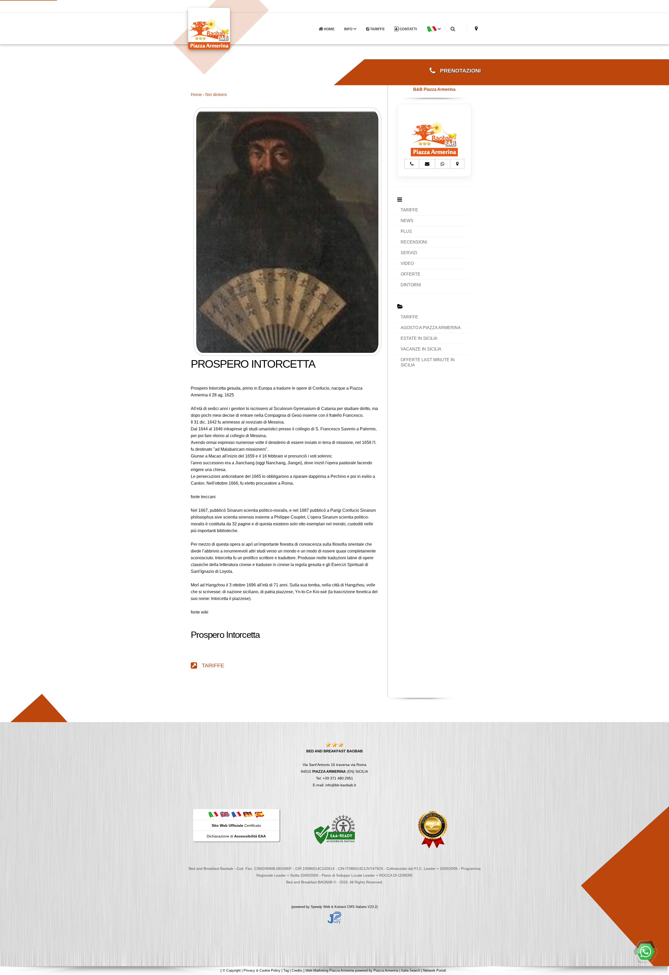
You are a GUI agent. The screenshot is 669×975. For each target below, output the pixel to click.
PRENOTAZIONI (458, 71)
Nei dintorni (216, 94)
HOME (328, 29)
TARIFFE (376, 29)
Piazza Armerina (385, 970)
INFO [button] (349, 29)
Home (196, 94)
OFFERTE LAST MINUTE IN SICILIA (428, 362)
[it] (213, 814)
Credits (297, 970)
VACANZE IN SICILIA (421, 349)
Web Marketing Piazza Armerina (329, 970)
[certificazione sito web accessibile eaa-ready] (334, 829)
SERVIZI (409, 253)
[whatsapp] (645, 951)
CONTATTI (408, 29)
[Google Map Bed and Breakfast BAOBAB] (476, 28)
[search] (452, 29)
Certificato (236, 825)
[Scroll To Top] (659, 969)
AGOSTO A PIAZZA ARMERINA (431, 327)
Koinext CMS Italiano (351, 907)
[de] (248, 814)
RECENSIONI (414, 242)
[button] (433, 29)
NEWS (407, 220)
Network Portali (434, 970)
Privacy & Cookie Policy (262, 970)
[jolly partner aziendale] (334, 918)
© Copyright (232, 970)
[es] (259, 814)
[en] (225, 814)
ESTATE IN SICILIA (419, 338)
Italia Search (410, 970)
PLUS (406, 231)
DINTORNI (411, 285)
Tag (286, 970)
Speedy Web (320, 907)
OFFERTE (410, 274)
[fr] (236, 814)
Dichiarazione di (236, 836)
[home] (222, 28)
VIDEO (407, 263)
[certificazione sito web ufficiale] (432, 829)
